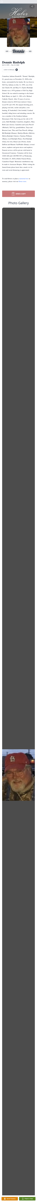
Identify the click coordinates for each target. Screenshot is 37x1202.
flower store (22, 181)
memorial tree (23, 178)
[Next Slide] (33, 775)
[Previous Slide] (4, 775)
